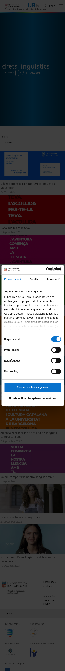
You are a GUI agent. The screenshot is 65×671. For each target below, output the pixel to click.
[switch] (56, 350)
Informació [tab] (53, 279)
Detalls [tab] (33, 279)
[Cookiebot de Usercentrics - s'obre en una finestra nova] (46, 269)
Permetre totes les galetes (32, 387)
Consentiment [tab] (12, 279)
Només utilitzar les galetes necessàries (32, 398)
